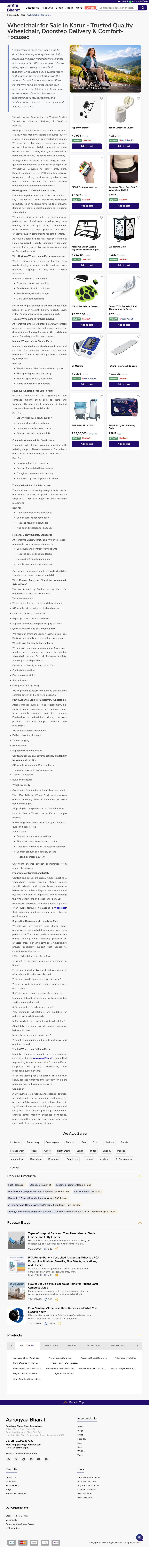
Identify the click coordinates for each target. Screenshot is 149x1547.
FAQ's (8, 1490)
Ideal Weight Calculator (88, 1477)
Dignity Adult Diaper (64, 1373)
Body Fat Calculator (86, 1481)
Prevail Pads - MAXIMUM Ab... (60, 1368)
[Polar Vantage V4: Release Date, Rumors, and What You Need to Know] (16, 1315)
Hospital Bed (118, 1345)
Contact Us (11, 1477)
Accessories (94, 1345)
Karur (23, 15)
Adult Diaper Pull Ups (125, 1358)
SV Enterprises (13, 1528)
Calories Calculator (86, 1490)
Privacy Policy (12, 1486)
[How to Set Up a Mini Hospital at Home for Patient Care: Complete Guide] (16, 1291)
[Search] (142, 7)
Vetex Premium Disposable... (27, 1379)
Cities (80, 1435)
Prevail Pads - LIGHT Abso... (64, 1363)
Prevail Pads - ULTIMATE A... (93, 1368)
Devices (72, 1345)
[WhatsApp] (8, 1459)
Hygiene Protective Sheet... (26, 1373)
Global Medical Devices (17, 1516)
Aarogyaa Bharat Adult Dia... (26, 1358)
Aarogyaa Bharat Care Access (20, 1524)
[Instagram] (31, 1459)
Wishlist (81, 1451)
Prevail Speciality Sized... (60, 1358)
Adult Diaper (27, 1345)
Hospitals (82, 1439)
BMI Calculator (84, 1494)
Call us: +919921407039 (19, 1440)
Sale (79, 1443)
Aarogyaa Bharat (43, 1058)
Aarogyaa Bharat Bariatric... (94, 1358)
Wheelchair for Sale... (39, 15)
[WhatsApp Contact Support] (130, 1)
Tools (80, 1455)
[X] (16, 1459)
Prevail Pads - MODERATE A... (27, 1368)
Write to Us (11, 1481)
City (17, 15)
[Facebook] (23, 1459)
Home (10, 15)
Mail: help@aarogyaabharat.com (23, 1444)
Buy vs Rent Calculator (88, 1486)
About (80, 1427)
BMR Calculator (84, 1498)
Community (11, 1520)
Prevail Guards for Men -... (25, 1363)
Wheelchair (51, 1345)
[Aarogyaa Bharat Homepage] (13, 10)
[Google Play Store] (46, 1459)
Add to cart (87, 146)
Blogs (80, 1431)
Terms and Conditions (16, 1494)
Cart (79, 1447)
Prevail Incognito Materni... (123, 1368)
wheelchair (60, 907)
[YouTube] (39, 1459)
